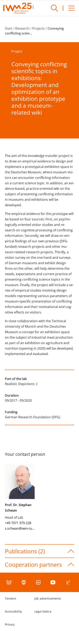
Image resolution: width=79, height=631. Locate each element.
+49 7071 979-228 (18, 523)
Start (8, 28)
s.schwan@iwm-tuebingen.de (27, 528)
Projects (38, 28)
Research (22, 28)
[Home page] (18, 8)
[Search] (54, 8)
